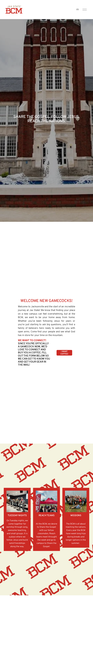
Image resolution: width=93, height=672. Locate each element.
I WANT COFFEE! (64, 352)
